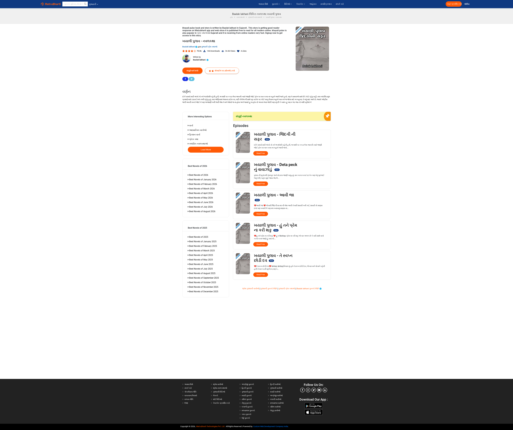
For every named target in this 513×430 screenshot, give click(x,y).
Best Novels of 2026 (198, 175)
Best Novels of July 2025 (201, 268)
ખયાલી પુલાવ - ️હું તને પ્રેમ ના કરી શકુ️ (275, 227)
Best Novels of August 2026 (202, 211)
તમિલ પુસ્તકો (247, 399)
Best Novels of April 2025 (201, 255)
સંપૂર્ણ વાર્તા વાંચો (192, 71)
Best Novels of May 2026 (201, 197)
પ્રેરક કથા (193, 139)
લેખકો (215, 395)
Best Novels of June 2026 (201, 202)
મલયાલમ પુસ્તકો (248, 410)
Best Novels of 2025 (198, 237)
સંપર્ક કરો (340, 4)
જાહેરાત (313, 4)
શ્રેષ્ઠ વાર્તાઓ (218, 384)
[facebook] (302, 390)
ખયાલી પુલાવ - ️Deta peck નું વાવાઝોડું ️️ (275, 167)
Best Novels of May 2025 (201, 259)
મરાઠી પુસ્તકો (247, 395)
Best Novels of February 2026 (203, 184)
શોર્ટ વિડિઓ (217, 399)
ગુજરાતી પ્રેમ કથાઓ (209, 47)
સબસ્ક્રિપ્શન (326, 4)
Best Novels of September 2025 (204, 278)
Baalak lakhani (188, 47)
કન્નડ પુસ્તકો (246, 414)
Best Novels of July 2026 (201, 207)
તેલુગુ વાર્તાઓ (275, 410)
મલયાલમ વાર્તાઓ (277, 403)
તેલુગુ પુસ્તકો (246, 403)
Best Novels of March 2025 (202, 250)
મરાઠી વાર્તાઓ (275, 392)
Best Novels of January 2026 (202, 179)
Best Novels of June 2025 (201, 264)
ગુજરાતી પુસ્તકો (248, 392)
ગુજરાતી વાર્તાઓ (276, 388)
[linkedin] (325, 390)
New (267, 139)
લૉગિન (467, 4)
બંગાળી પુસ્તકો (247, 407)
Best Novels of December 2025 (203, 291)
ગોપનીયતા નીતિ (190, 392)
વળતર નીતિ (188, 399)
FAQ (186, 403)
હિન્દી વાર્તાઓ (275, 384)
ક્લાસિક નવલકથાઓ (198, 143)
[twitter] (313, 390)
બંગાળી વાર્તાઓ (275, 399)
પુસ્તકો (275, 4)
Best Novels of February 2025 (203, 246)
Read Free (260, 153)
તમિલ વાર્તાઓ (275, 407)
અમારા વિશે (263, 4)
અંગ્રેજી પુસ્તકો (248, 384)
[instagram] (308, 390)
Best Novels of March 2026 (202, 188)
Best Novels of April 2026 (201, 193)
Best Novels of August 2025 (202, 273)
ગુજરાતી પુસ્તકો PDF (269, 288)
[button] (85, 4)
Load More (206, 149)
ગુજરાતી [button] (92, 4)
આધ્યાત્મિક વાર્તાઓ (198, 130)
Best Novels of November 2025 (203, 287)
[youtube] (319, 390)
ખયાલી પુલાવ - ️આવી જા (274, 197)
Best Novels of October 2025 (202, 282)
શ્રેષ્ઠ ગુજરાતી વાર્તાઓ (251, 288)
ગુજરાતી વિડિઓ (219, 392)
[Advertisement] (197, 339)
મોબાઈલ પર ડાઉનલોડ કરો (224, 71)
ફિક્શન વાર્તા (194, 134)
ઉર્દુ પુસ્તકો (246, 418)
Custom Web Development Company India (270, 426)
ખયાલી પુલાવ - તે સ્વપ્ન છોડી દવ (273, 258)
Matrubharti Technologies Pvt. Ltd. (211, 426)
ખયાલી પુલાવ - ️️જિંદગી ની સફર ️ (275, 136)
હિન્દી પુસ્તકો (247, 388)
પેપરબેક (300, 4)
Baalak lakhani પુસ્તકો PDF (308, 288)
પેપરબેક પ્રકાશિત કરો (221, 403)
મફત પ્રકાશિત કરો (454, 4)
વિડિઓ (287, 4)
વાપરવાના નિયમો (190, 395)
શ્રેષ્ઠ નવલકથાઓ (220, 388)
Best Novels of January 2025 (202, 241)
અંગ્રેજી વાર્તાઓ (276, 395)
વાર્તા (191, 125)
